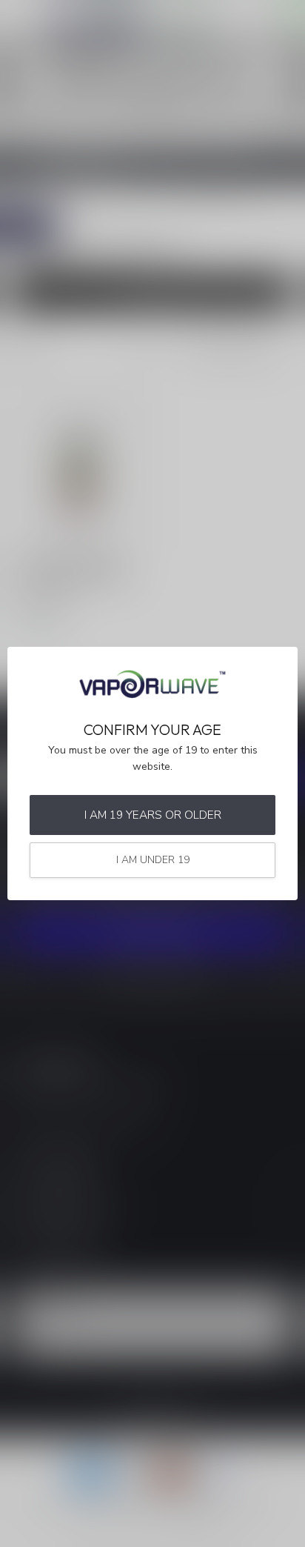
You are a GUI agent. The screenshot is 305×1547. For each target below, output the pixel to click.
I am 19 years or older (152, 814)
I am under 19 (153, 860)
